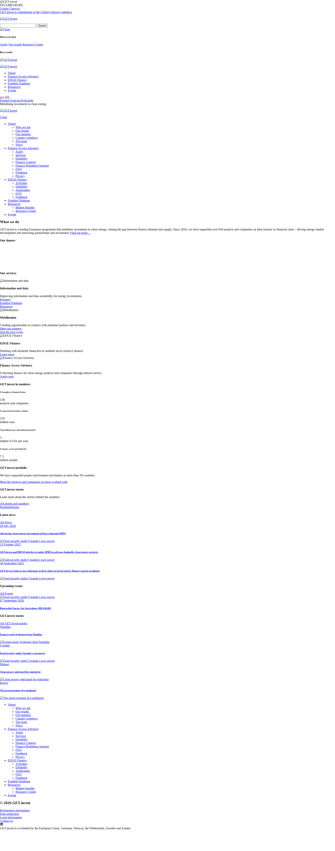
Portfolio (5, 507)
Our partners (23, 134)
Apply (4, 44)
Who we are (23, 127)
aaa (2, 97)
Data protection (9, 814)
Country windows (27, 137)
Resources (14, 87)
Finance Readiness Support (32, 165)
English (5, 100)
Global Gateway (10, 8)
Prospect (5, 299)
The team (21, 141)
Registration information (15, 810)
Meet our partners (11, 328)
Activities (21, 183)
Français (15, 100)
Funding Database (19, 83)
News (19, 144)
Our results (15, 44)
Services (21, 155)
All (6, 522)
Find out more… (80, 233)
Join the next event (11, 332)
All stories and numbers (14, 503)
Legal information (11, 817)
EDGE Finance (17, 80)
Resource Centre (33, 44)
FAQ (19, 169)
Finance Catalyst (26, 162)
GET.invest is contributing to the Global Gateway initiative (36, 12)
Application (23, 190)
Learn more (7, 354)
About (12, 73)
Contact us (6, 821)
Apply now (7, 376)
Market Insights (25, 207)
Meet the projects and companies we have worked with (33, 482)
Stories (15, 507)
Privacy (20, 176)
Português (27, 100)
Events (12, 90)
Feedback (21, 172)
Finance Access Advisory (23, 76)
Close (3, 117)
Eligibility (22, 158)
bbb (7, 97)
